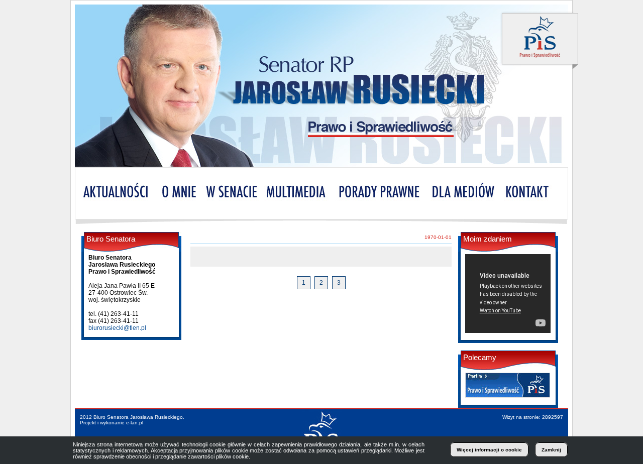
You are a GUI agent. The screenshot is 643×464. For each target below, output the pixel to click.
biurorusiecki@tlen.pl (117, 327)
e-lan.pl (134, 422)
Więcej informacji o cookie (489, 449)
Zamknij (551, 449)
